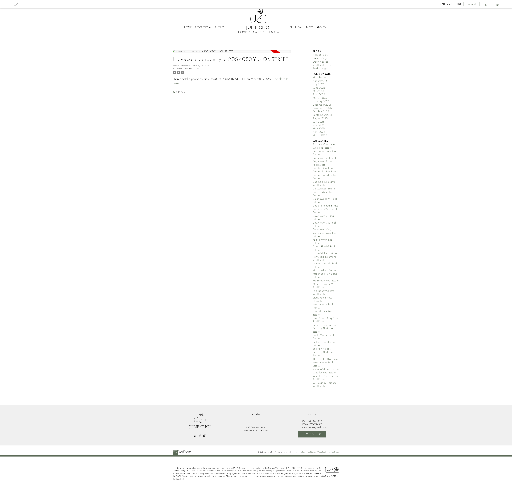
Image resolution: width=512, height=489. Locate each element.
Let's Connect (312, 434)
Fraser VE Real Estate (325, 253)
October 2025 (321, 112)
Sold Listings (320, 68)
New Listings (320, 58)
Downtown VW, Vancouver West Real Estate (325, 233)
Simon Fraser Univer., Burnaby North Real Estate (325, 328)
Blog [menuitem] (309, 27)
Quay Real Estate (322, 298)
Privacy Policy (299, 452)
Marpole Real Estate (324, 270)
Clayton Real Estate (324, 189)
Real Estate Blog (322, 65)
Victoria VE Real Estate (326, 369)
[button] (486, 5)
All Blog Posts (320, 55)
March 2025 (320, 135)
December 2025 (322, 105)
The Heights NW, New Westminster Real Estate (325, 362)
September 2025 (323, 115)
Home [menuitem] (188, 27)
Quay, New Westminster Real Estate (323, 304)
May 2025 (319, 129)
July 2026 (318, 84)
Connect (471, 4)
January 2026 (321, 101)
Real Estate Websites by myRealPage (323, 452)
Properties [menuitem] (202, 27)
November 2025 (322, 108)
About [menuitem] (320, 27)
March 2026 (320, 98)
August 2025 (320, 118)
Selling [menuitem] (295, 27)
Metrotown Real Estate (326, 281)
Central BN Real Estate (325, 172)
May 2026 (319, 91)
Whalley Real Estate (324, 373)
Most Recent (320, 77)
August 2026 (320, 81)
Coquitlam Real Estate (325, 206)
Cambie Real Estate (190, 69)
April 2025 (319, 132)
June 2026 (319, 88)
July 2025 (318, 122)
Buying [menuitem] (219, 27)
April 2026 (319, 94)
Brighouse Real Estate (325, 158)
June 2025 (319, 125)
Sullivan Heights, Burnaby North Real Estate (324, 352)
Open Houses (320, 62)
